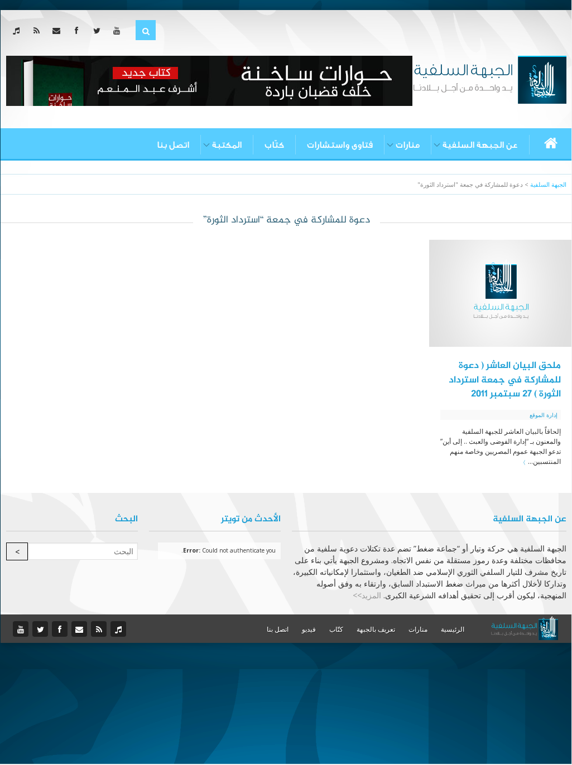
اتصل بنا (173, 145)
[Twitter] (99, 30)
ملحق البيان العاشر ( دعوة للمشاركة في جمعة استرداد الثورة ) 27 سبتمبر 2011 (505, 380)
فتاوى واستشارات (340, 145)
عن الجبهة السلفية (480, 145)
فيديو (309, 629)
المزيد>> (367, 595)
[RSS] (38, 30)
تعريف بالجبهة (376, 629)
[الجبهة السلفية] (489, 78)
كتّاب (274, 145)
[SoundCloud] (18, 30)
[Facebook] (78, 30)
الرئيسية (452, 629)
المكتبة (227, 145)
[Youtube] (119, 30)
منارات (408, 145)
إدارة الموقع (543, 415)
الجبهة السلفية (548, 184)
